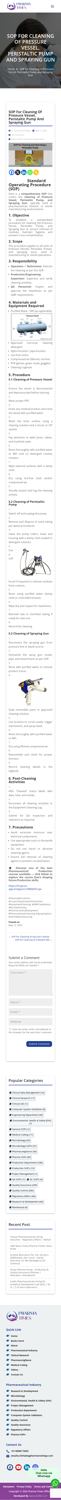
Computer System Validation (28, 1109)
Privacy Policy (24, 1486)
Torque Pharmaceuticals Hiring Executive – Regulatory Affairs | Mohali (30, 1238)
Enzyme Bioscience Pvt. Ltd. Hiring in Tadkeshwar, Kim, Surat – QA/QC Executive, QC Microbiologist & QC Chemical (29, 1259)
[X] (17, 172)
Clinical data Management (28, 1092)
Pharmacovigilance (24, 1151)
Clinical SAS (20, 1103)
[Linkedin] (24, 172)
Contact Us (17, 1374)
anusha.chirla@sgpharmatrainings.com (32, 1455)
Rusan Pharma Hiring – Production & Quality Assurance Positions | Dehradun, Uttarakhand (29, 1272)
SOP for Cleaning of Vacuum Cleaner (29, 936)
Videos (14, 1369)
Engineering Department (27, 1114)
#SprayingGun (43, 913)
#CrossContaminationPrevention (26, 901)
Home (11, 69)
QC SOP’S (36, 1179)
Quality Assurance (24, 1185)
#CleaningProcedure (19, 898)
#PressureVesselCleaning (22, 913)
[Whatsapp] (30, 172)
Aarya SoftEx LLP (38, 1495)
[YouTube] (18, 1467)
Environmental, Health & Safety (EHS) (32, 1122)
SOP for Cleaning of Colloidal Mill (33, 939)
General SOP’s (21, 1129)
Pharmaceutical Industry (24, 1350)
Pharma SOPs (17, 139)
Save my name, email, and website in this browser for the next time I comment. (30, 1031)
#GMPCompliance (41, 904)
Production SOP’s (23, 1168)
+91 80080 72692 (19, 1450)
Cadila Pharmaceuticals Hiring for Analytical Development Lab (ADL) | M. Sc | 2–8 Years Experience (30, 1284)
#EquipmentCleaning (20, 904)
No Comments (17, 135)
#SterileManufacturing (20, 916)
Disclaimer (8, 1486)
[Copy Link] (36, 172)
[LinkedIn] (27, 1467)
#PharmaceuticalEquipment (23, 910)
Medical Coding (22, 1134)
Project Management (24, 1173)
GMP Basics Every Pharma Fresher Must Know (31, 1247)
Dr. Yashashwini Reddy (20, 130)
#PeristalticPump (17, 907)
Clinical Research (23, 1098)
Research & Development (27, 1201)
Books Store (17, 1340)
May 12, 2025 (41, 130)
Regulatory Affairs (23, 1196)
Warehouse (19, 1207)
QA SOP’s (18, 1179)
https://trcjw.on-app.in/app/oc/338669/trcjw (25, 887)
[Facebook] (11, 172)
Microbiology (21, 1140)
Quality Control (23, 1190)
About (14, 1345)
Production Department (34, 139)
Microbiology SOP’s (24, 1145)
